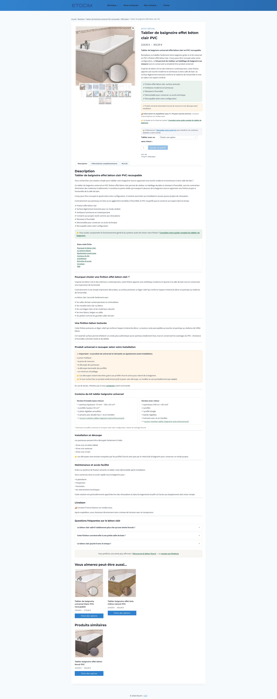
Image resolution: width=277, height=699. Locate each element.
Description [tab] (82, 163)
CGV (145, 695)
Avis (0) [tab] (124, 163)
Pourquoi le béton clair (86, 248)
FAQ (78, 266)
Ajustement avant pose (86, 253)
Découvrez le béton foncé (144, 553)
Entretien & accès (84, 261)
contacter (110, 385)
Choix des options (89, 615)
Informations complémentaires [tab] (104, 163)
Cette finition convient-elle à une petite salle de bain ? (138, 535)
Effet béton (148, 28)
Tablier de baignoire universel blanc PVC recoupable (84, 604)
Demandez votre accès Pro (166, 130)
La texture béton (84, 251)
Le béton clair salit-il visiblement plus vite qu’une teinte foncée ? (138, 527)
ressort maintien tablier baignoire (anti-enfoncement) (101, 418)
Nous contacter (131, 5)
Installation (82, 258)
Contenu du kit (83, 256)
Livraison (81, 264)
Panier (166, 5)
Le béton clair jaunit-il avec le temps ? (138, 543)
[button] (133, 28)
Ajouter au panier (158, 147)
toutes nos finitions (170, 553)
